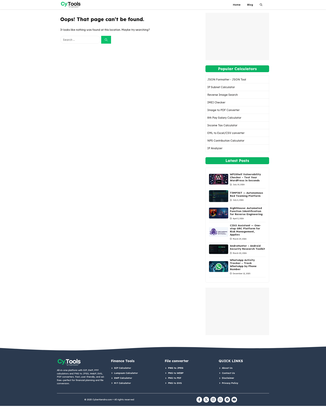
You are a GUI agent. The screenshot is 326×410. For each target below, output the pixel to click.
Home (236, 4)
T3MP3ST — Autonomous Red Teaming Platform (246, 194)
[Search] (106, 40)
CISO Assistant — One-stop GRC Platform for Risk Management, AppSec (245, 230)
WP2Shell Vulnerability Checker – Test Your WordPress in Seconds (245, 177)
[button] (261, 4)
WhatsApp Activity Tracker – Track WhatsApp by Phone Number (243, 264)
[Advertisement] (237, 36)
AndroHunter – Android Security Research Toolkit (247, 247)
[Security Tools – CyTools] (71, 4)
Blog (250, 4)
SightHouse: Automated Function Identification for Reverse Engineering (246, 211)
